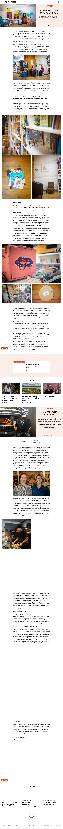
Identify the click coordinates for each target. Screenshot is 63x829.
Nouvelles (4, 825)
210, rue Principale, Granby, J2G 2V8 (33, 366)
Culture (46, 2)
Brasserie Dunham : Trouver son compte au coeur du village (10, 398)
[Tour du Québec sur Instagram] (56, 2)
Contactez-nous (14, 825)
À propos (8, 825)
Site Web (28, 368)
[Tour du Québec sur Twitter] (60, 2)
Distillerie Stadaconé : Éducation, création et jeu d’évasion (10, 804)
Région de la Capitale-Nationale (49, 435)
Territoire (28, 2)
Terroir (23, 2)
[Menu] (2, 1)
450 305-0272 (29, 367)
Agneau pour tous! (49, 397)
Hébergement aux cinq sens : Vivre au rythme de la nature (31, 398)
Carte (19, 2)
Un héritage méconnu (50, 802)
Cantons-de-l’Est (49, 25)
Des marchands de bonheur (27, 803)
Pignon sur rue (40, 2)
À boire (33, 2)
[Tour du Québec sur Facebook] (58, 2)
